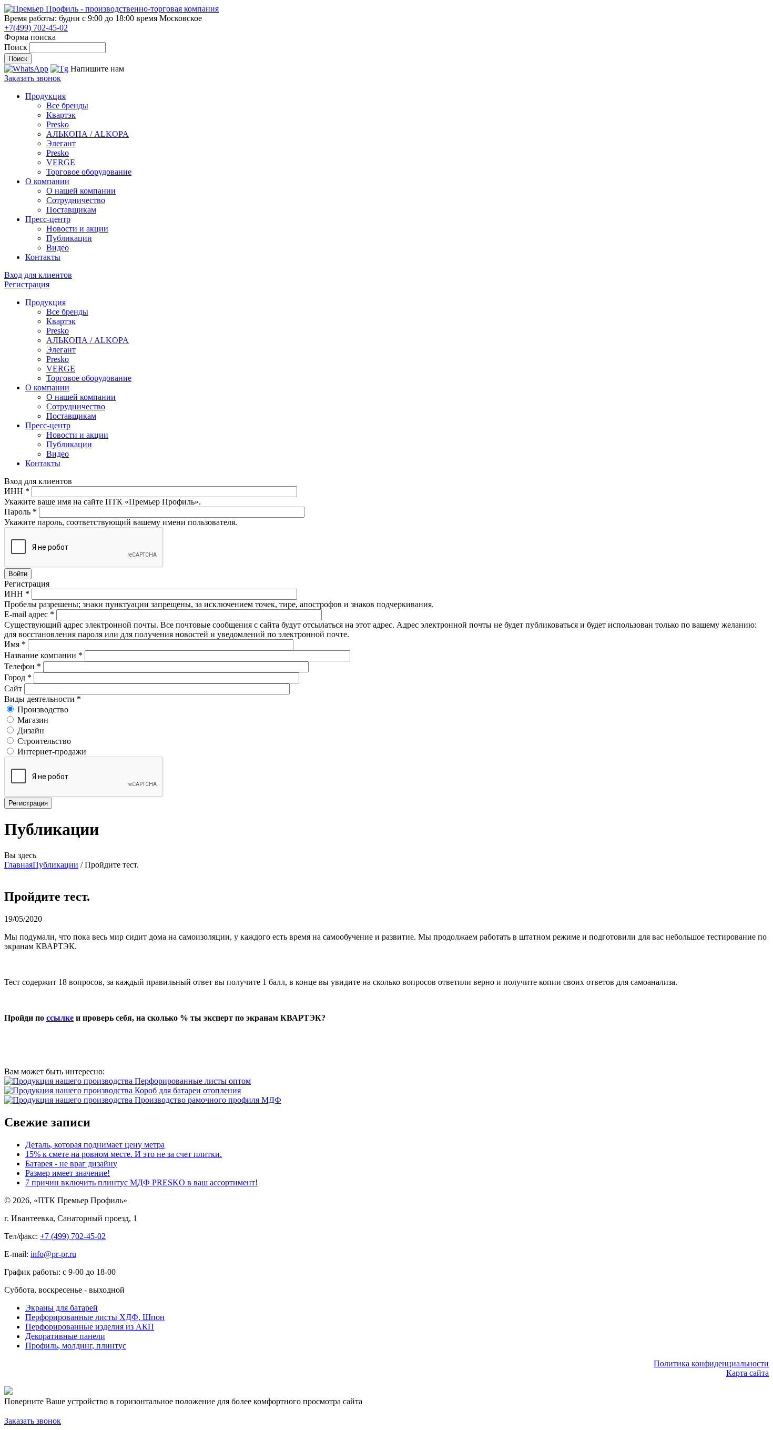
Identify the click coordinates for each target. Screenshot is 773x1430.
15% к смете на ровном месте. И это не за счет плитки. (123, 1154)
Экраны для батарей (61, 1307)
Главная (18, 864)
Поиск (16, 47)
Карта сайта (747, 1372)
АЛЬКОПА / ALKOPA (87, 133)
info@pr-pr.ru (53, 1254)
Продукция (45, 96)
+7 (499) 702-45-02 (73, 1236)
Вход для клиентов (38, 274)
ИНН (16, 491)
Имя (15, 644)
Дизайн (30, 730)
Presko (57, 124)
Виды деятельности (42, 698)
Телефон (22, 666)
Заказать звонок (32, 78)
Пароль (20, 511)
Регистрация (26, 284)
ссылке (60, 1017)
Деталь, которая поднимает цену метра (95, 1144)
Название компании (43, 655)
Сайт (14, 688)
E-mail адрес (29, 614)
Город (18, 677)
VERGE (60, 162)
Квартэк (61, 114)
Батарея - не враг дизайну (71, 1163)
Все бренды (67, 105)
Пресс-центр (47, 219)
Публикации (69, 238)
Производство (42, 709)
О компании (47, 181)
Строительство (44, 741)
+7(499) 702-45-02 (36, 27)
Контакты (42, 257)
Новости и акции (77, 228)
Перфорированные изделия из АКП (89, 1326)
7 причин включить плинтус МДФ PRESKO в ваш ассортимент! (141, 1182)
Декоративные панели (65, 1336)
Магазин (32, 720)
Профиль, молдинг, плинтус (75, 1345)
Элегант (61, 143)
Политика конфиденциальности (711, 1363)
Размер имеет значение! (67, 1173)
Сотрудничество (75, 200)
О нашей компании (81, 190)
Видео (57, 247)
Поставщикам (71, 209)
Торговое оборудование (88, 171)
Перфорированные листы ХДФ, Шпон (95, 1317)
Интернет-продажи (51, 751)
